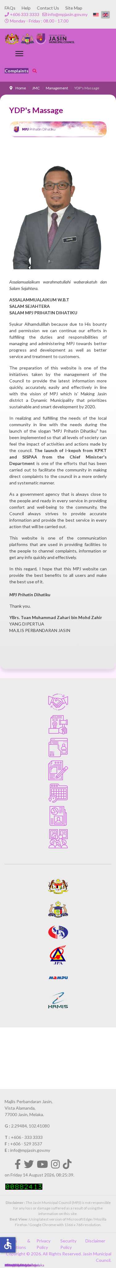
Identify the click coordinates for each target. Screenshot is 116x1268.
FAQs (10, 7)
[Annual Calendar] (58, 793)
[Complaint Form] (58, 770)
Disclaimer (95, 1240)
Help (26, 7)
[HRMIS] (58, 1000)
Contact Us (48, 7)
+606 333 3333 (24, 14)
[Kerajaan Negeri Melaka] (58, 909)
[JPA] (58, 955)
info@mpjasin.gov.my (68, 14)
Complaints (16, 70)
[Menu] (19, 53)
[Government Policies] (58, 725)
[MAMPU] (58, 978)
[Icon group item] (18, 1164)
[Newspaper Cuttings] (58, 816)
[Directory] (58, 747)
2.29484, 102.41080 (30, 1125)
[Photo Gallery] (58, 839)
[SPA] (58, 932)
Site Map (73, 7)
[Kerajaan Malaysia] (58, 886)
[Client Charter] (58, 702)
